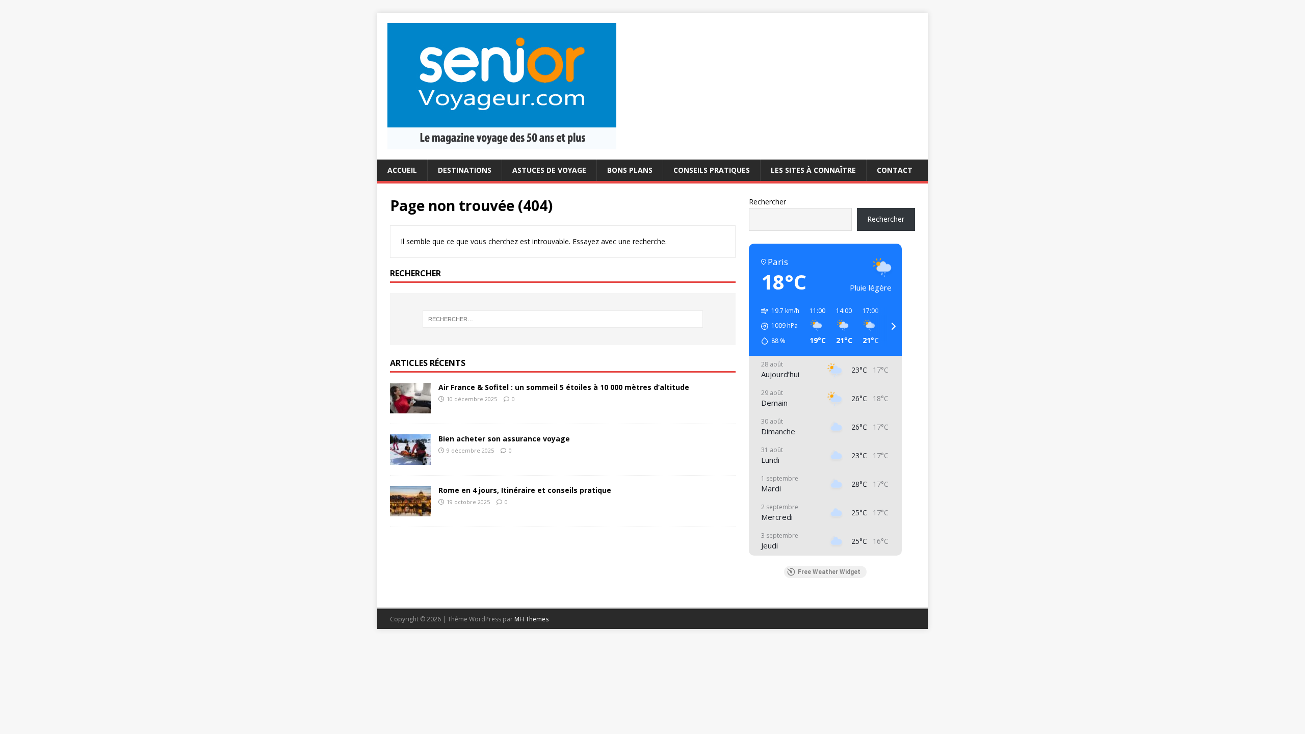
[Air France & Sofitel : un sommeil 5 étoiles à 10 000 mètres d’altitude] (410, 407)
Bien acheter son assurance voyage (504, 438)
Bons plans (629, 170)
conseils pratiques (711, 170)
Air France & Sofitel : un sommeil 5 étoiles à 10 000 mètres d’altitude (563, 387)
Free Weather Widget (829, 571)
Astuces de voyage (549, 170)
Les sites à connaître (813, 170)
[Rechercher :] (562, 319)
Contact (894, 170)
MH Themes (531, 619)
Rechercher (767, 201)
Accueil (402, 170)
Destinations (464, 170)
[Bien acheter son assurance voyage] (410, 458)
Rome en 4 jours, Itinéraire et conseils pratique (524, 490)
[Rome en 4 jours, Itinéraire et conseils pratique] (410, 510)
